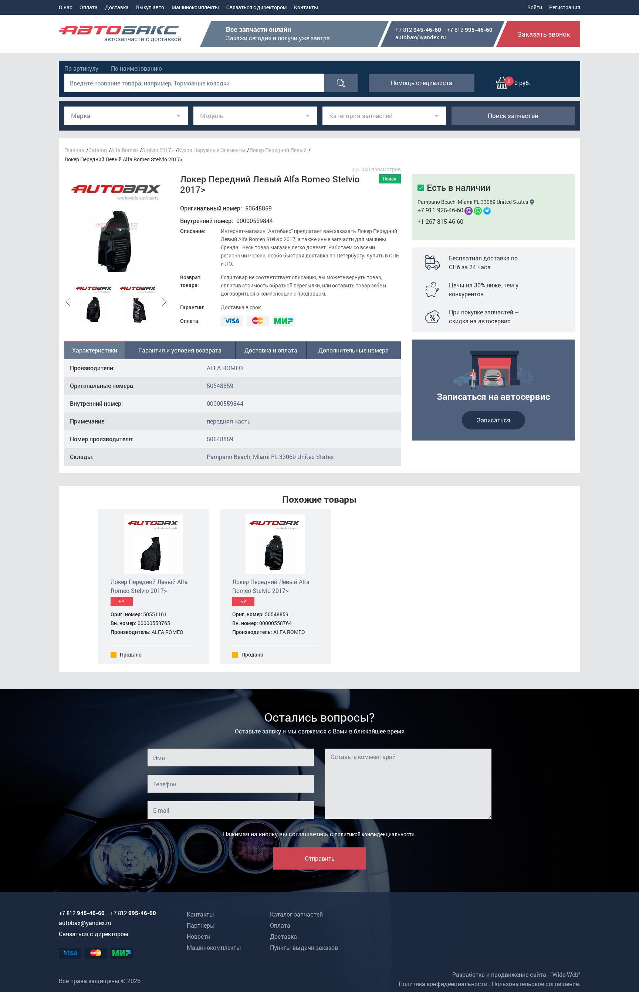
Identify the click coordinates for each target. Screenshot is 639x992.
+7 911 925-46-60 (440, 210)
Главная (74, 149)
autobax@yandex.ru (420, 37)
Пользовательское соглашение (535, 984)
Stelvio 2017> (158, 149)
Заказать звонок (543, 34)
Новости (198, 936)
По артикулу (81, 68)
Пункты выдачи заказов (304, 947)
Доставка (117, 7)
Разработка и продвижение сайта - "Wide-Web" (516, 974)
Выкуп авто (150, 7)
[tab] (94, 350)
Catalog (97, 149)
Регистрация (564, 7)
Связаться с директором (256, 7)
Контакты (306, 7)
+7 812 (418, 30)
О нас (65, 7)
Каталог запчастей (296, 914)
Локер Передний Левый (278, 149)
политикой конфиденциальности (375, 834)
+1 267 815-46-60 (440, 221)
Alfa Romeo (124, 149)
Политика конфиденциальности (443, 984)
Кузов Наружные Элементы (211, 149)
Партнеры (201, 925)
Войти (534, 7)
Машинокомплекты (195, 7)
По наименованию (136, 68)
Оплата (89, 7)
